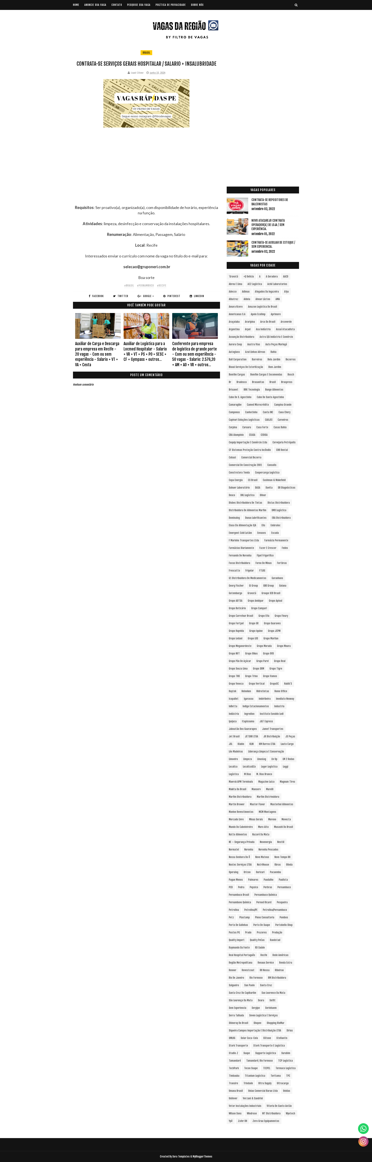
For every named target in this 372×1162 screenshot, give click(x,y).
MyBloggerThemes (202, 1156)
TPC (288, 1075)
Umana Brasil (236, 1090)
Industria (279, 706)
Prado (248, 932)
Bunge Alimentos (274, 389)
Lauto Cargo (287, 744)
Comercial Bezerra (251, 457)
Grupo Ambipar (256, 600)
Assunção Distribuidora (241, 336)
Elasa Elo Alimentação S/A (242, 525)
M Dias (247, 774)
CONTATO (117, 4)
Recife (263, 955)
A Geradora (272, 276)
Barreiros (257, 359)
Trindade (248, 1083)
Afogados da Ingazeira (267, 291)
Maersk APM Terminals (241, 781)
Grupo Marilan (271, 638)
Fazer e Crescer (267, 548)
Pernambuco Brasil (239, 894)
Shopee (257, 1023)
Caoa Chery (284, 412)
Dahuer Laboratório (239, 487)
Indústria (234, 713)
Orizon (247, 872)
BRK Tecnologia (252, 389)
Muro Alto (263, 827)
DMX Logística (279, 510)
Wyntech (290, 1113)
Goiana (282, 585)
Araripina (250, 321)
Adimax (246, 291)
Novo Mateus (262, 857)
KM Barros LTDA (267, 744)
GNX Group (268, 585)
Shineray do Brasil (238, 1023)
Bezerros (291, 359)
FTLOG (262, 570)
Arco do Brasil (267, 321)
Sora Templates (181, 1156)
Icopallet (234, 698)
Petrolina (234, 909)
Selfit (273, 1000)
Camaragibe (235, 404)
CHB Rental (282, 450)
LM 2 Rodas (288, 759)
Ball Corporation (237, 359)
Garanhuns (277, 578)
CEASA (252, 434)
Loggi (285, 766)
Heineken (246, 691)
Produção (277, 932)
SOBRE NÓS (197, 4)
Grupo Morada (264, 646)
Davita (269, 487)
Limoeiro (233, 759)
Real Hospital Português (242, 955)
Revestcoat (248, 970)
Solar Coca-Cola (249, 1038)
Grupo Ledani (235, 638)
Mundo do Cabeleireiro (241, 827)
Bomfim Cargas (237, 374)
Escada (275, 532)
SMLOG (232, 1038)
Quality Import (237, 940)
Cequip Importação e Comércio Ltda (248, 442)
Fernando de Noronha (240, 555)
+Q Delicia (248, 276)
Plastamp (244, 917)
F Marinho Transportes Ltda (244, 540)
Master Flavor (257, 804)
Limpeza (247, 759)
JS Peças (290, 736)
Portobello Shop (284, 925)
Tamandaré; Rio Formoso (259, 1060)
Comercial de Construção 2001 (245, 465)
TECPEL (266, 1068)
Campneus (234, 412)
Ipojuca (233, 721)
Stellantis (281, 1038)
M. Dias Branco (264, 774)
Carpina (233, 427)
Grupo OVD (268, 653)
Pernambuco (284, 887)
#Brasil (129, 285)
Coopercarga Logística (267, 472)
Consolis (271, 465)
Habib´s (288, 683)
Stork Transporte (238, 1045)
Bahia (273, 352)
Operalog (233, 872)
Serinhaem (271, 1007)
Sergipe (256, 1007)
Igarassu (248, 698)
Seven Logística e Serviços (263, 1015)
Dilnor (263, 495)
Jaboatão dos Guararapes (243, 729)
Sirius (290, 1030)
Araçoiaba (234, 321)
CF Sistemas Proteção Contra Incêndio (250, 450)
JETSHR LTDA (251, 736)
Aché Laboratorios (277, 284)
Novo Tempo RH (282, 857)
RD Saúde (260, 947)
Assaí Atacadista (285, 329)
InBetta (233, 706)
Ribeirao (279, 970)
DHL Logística (247, 495)
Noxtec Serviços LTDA (240, 864)
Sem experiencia (237, 1007)
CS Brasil (252, 480)
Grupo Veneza (236, 683)
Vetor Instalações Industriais (245, 1105)
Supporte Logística (265, 1053)
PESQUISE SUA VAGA (138, 4)
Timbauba (234, 1075)
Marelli (269, 789)
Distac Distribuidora (279, 502)
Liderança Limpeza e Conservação (266, 751)
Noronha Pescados (268, 849)
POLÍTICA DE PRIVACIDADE (171, 4)
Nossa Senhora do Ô (239, 857)
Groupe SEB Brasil (271, 593)
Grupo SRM (258, 668)
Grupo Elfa (264, 615)
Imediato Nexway (285, 698)
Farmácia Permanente (276, 540)
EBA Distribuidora (281, 517)
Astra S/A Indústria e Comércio (276, 336)
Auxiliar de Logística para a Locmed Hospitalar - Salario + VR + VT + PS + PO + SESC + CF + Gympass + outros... (145, 351)
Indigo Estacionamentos (256, 706)
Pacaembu (275, 872)
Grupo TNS (234, 676)
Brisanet (233, 389)
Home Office (280, 691)
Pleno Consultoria (264, 917)
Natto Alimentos (238, 834)
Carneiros (283, 419)
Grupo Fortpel (236, 623)
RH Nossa (265, 970)
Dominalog (234, 517)
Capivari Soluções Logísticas (244, 419)
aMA (278, 299)
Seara (261, 1000)
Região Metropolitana (240, 962)
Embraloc (276, 525)
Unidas (286, 1090)
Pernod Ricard (263, 902)
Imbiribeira (265, 698)
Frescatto (234, 570)
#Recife (161, 285)
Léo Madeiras (236, 751)
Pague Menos (236, 879)
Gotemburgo (235, 593)
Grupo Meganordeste (240, 646)
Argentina (234, 329)
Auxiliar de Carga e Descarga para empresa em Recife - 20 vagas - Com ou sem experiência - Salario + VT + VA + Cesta (97, 354)
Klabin (241, 744)
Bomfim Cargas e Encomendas (266, 374)
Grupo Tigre (276, 668)
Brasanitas (258, 382)
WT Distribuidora (271, 1113)
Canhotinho (251, 412)
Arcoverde (286, 321)
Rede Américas (280, 955)
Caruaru (246, 427)
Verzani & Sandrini (253, 1098)
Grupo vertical (257, 683)
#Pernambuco (145, 285)
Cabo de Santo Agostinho (270, 397)
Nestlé (280, 842)
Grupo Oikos (251, 653)
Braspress (286, 382)
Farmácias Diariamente (241, 548)
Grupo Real (279, 661)
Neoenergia (266, 842)
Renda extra (285, 962)
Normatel (234, 849)
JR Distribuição (272, 736)
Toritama (276, 1075)
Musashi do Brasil (283, 827)
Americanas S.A (237, 314)
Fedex (285, 548)
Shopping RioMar (275, 1023)
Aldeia (247, 299)
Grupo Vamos (270, 676)
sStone (267, 1038)
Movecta (286, 819)
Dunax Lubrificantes (256, 517)
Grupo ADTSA (235, 600)
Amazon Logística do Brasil (262, 306)
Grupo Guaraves (272, 623)
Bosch (291, 374)
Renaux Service (266, 962)
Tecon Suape (251, 1068)
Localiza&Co (249, 766)
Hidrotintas (262, 691)
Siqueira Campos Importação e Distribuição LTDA (255, 1030)
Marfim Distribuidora (240, 796)
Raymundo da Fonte (239, 947)
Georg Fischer (236, 585)
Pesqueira (282, 902)
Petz (231, 917)
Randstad (275, 940)
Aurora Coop (235, 344)
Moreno (272, 819)
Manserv (256, 789)
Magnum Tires (287, 781)
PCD (231, 887)
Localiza (233, 766)
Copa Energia (236, 480)
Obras (277, 864)
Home (76, 4)
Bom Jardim (274, 367)
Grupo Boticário (237, 608)
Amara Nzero (236, 306)
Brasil (146, 52)
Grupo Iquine (256, 630)
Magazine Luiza (266, 781)
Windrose (252, 1113)
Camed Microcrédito (258, 404)
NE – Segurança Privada (241, 842)
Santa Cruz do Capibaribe (242, 992)
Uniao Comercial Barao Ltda (263, 1090)
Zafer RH (242, 1121)
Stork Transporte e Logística (269, 1045)
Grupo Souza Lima (238, 668)
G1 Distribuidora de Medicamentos (247, 578)
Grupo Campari (259, 608)
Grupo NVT (234, 653)
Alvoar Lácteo (263, 299)
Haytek (232, 691)
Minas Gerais (256, 819)
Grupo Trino (251, 676)
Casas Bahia (280, 427)
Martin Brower (237, 804)
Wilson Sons (235, 1113)
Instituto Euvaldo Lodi (272, 713)
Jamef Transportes (272, 729)
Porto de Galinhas (238, 925)
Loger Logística (269, 766)
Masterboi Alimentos (281, 804)
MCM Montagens (267, 811)
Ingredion (249, 713)
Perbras (268, 887)
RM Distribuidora (277, 977)
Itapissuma (248, 721)
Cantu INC (268, 412)
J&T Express (266, 721)
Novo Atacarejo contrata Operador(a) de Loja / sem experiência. (268, 225)
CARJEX (268, 419)
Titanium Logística (255, 1075)
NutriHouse (263, 864)
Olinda (289, 864)
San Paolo (249, 985)
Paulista (283, 879)
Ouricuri (260, 872)
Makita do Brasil (237, 789)
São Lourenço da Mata (241, 1000)
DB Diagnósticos (286, 487)
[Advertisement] (146, 175)
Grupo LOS (253, 638)
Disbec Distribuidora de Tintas (245, 502)
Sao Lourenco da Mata (273, 992)
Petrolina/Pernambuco (275, 909)
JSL (230, 744)
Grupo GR (254, 623)
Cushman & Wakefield (274, 480)
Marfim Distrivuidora (268, 796)
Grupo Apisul (275, 600)
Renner (232, 970)
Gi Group (253, 585)
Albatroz (233, 299)
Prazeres (262, 932)
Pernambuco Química (265, 894)
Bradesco (242, 382)
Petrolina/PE (250, 909)
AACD (285, 276)
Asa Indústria (263, 329)
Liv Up (274, 759)
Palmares (253, 879)
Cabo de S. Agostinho (240, 397)
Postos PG (234, 932)
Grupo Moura (284, 646)
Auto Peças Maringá (276, 344)
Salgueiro (234, 985)
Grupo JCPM (274, 630)
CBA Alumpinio (236, 434)
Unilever (233, 1098)
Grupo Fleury (281, 615)
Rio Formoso (256, 977)
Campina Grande (282, 404)
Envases (261, 532)
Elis (263, 525)
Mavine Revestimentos (241, 811)
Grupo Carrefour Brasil (241, 615)
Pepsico (254, 887)
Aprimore (276, 314)
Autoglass (234, 352)
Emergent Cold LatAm (240, 532)
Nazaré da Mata (260, 834)
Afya (286, 291)
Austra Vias (253, 344)
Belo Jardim (274, 359)
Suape (246, 1053)
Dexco (232, 495)
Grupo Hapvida (236, 630)
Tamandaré (235, 1060)
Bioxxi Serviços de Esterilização (246, 367)
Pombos (284, 917)
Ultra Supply (264, 1083)
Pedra (241, 887)
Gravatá (252, 593)
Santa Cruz (266, 985)
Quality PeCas (257, 940)
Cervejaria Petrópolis (284, 442)
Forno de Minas (264, 563)
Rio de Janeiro (236, 977)
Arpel (248, 329)
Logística (234, 774)
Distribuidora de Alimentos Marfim (247, 510)
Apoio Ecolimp (258, 314)
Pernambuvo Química (240, 902)
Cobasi (232, 457)
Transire (233, 1083)
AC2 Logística (255, 284)
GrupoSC (274, 683)
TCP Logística (285, 1060)
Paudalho (268, 879)
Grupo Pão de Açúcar (240, 661)
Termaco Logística (286, 1068)
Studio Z (233, 1053)
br (230, 382)
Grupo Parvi (262, 661)
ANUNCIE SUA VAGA (95, 4)
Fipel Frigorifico (265, 555)
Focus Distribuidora (239, 563)
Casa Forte (262, 427)
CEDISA (264, 434)
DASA (257, 487)
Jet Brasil (234, 736)
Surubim (285, 1053)
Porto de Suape (261, 925)
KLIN (252, 744)
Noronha (248, 849)
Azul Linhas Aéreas (255, 352)
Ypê (230, 1121)
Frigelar (249, 570)
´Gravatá (233, 276)
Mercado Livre (236, 819)
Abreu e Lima (235, 284)
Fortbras (282, 563)
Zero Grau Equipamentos (266, 1121)
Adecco (233, 291)
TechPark (234, 1068)
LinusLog (261, 759)
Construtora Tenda (239, 472)
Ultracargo (283, 1083)
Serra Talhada (236, 1015)
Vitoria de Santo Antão (279, 1105)
